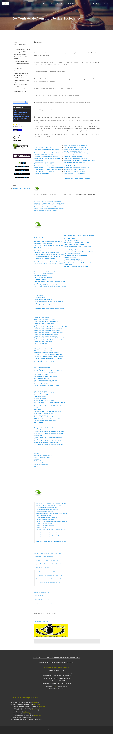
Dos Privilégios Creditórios (42, 367)
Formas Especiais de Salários (42, 394)
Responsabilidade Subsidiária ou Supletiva (46, 321)
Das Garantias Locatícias (41, 592)
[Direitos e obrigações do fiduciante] (65, 579)
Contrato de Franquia (40, 275)
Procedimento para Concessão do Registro (76, 242)
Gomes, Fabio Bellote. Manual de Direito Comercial (47, 201)
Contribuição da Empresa (41, 378)
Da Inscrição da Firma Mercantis (72, 156)
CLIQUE (23, 163)
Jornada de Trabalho (40, 398)
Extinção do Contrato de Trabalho (44, 428)
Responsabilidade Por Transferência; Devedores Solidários (51, 327)
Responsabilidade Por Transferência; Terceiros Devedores (51, 339)
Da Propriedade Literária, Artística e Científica (76, 178)
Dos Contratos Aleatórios (43, 515)
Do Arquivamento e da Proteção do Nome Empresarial (79, 160)
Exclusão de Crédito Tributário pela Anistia (46, 385)
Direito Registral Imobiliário (21, 63)
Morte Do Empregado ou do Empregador (46, 442)
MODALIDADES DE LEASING (43, 567)
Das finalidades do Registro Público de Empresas (77, 153)
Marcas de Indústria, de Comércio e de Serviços (77, 246)
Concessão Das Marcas (70, 248)
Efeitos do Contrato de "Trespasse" (44, 272)
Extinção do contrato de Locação (43, 603)
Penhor (36, 466)
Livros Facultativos (39, 297)
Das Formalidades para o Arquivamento (74, 162)
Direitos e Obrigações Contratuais (46, 507)
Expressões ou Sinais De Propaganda (74, 173)
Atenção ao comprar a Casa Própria (21, 188)
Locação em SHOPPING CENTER (43, 273)
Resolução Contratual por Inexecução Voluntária (50, 532)
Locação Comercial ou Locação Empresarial (75, 149)
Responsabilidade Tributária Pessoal (44, 319)
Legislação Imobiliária (19, 68)
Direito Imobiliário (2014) (56, 670)
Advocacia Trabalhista (22, 177)
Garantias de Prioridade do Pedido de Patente (47, 262)
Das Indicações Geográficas (72, 253)
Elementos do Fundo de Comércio (43, 154)
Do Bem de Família (39, 461)
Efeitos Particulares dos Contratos (46, 517)
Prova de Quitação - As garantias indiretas (46, 361)
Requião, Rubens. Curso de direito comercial (45, 210)
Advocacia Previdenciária (22, 174)
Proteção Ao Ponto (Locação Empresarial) (76, 266)
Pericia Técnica (38, 422)
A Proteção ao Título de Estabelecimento (46, 175)
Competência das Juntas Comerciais (73, 169)
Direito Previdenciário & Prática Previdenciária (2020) (56, 673)
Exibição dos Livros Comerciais (43, 306)
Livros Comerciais (39, 295)
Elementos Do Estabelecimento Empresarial (46, 151)
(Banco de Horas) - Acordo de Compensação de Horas (49, 402)
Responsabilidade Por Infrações (43, 341)
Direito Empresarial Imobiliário (22, 49)
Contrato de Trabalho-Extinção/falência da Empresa (49, 444)
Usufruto (36, 459)
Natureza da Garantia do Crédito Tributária (46, 352)
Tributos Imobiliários (19, 47)
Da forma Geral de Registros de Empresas (75, 158)
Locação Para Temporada (41, 599)
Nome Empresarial (39, 160)
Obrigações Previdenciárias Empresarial (45, 376)
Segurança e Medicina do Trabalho (44, 417)
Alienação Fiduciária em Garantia (43, 455)
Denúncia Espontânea (40, 343)
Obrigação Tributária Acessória (43, 350)
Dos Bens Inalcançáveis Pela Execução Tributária (48, 354)
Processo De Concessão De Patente (44, 249)
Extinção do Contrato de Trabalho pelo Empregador (49, 431)
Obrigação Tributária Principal (43, 349)
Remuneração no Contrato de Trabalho (45, 393)
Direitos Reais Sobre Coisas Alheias (47, 572)
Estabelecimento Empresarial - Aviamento (75, 145)
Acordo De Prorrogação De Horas (44, 400)
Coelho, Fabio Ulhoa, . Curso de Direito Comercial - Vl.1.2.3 (49, 203)
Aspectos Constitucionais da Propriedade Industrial (49, 241)
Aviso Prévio (37, 409)
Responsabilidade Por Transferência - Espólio (47, 330)
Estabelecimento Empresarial (42, 147)
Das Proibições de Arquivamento (72, 165)
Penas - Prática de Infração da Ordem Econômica (78, 262)
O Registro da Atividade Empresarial (44, 283)
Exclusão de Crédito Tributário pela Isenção (46, 383)
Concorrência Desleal (70, 257)
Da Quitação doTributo (41, 374)
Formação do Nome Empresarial (72, 151)
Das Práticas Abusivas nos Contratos (47, 509)
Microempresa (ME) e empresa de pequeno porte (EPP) (49, 281)
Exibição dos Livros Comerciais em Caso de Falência (49, 308)
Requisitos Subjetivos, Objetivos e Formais (48, 505)
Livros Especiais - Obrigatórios (43, 299)
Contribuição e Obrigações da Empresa (45, 380)
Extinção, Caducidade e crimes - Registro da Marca (78, 251)
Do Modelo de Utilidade (71, 238)
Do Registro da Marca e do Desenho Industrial (47, 256)
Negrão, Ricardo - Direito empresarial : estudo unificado (49, 208)
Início (15, 42)
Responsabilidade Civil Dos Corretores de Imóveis (51, 541)
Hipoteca (36, 453)
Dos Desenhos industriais (71, 240)
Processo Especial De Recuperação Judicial (46, 284)
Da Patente (37, 247)
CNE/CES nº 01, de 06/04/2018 (61, 686)
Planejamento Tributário (20, 66)
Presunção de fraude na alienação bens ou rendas (48, 358)
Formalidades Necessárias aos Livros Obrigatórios (48, 301)
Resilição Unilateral (41, 527)
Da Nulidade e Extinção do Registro (74, 244)
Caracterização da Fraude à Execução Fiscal (46, 360)
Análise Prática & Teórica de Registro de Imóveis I (21, 81)
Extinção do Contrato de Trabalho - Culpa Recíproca (49, 440)
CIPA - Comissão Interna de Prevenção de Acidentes (49, 418)
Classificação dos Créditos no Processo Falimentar (48, 371)
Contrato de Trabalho (40, 391)
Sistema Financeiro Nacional (21, 61)
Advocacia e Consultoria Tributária (20, 85)
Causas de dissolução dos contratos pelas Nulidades (51, 521)
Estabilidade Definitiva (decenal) (43, 413)
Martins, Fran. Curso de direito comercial (45, 206)
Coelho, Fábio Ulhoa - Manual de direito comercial (47, 205)
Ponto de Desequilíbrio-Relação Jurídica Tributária (48, 356)
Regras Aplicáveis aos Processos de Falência (46, 369)
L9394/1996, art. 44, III (50, 686)
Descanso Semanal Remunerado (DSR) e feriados (48, 405)
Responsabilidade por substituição (44, 323)
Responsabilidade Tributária (42, 317)
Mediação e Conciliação (20, 54)
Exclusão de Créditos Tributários (43, 382)
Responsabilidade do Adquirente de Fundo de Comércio (50, 338)
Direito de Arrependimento (44, 523)
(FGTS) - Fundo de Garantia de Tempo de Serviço (48, 411)
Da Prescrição (68, 264)
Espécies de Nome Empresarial (43, 164)
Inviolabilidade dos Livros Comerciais (45, 305)
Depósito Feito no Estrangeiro (42, 250)
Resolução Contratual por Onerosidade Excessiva (50, 536)
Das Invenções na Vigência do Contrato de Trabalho (49, 263)
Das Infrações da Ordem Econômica (74, 261)
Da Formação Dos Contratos (44, 511)
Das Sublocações (39, 595)
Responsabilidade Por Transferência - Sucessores (48, 328)
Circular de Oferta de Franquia (43, 277)
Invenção (36, 260)
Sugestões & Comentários (20, 88)
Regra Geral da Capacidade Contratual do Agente (51, 503)
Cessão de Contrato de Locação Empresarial (47, 158)
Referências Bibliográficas (21, 73)
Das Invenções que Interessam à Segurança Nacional (79, 235)
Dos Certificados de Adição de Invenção (75, 237)
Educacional (17, 71)
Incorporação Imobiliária (20, 52)
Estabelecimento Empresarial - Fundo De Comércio (48, 152)
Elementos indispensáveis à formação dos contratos (51, 513)
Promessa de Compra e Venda (42, 457)
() (26, 712)
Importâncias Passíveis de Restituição (45, 372)
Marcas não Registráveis (71, 250)
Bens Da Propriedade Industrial (43, 243)
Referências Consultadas (41, 621)
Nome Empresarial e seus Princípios (44, 162)
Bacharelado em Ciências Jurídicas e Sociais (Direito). (56, 662)
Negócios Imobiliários (20, 44)
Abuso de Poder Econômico (72, 259)
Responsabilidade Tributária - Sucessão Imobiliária (48, 332)
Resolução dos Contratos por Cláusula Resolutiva (50, 529)
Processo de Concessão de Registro (44, 258)
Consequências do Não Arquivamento (74, 164)
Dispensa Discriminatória (41, 429)
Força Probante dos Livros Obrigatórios (45, 303)
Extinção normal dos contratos (45, 519)
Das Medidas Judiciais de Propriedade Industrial (77, 255)
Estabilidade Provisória (41, 415)
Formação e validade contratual (43, 556)
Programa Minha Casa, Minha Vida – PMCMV (47, 564)
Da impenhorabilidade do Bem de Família (48, 582)
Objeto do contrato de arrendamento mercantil (48, 553)
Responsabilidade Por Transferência (44, 325)
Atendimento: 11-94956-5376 (56, 688)
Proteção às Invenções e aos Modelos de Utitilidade (49, 254)
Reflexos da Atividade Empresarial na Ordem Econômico (50, 286)
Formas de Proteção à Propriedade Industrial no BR (48, 245)
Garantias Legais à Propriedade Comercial (46, 156)
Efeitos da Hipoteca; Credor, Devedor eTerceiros (50, 579)
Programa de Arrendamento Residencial (46, 560)
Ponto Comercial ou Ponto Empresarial (75, 147)
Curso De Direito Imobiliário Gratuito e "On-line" (21, 76)
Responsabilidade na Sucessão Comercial (46, 334)
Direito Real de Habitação (41, 464)
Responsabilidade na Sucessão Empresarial (46, 336)
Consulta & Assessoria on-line (21, 91)
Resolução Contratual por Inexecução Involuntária (51, 534)
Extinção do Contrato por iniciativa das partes (47, 439)
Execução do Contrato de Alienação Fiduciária (49, 575)
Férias (36, 407)
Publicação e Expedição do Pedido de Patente (47, 252)
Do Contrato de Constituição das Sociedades (76, 154)
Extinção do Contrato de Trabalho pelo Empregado (48, 433)
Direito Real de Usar (39, 462)
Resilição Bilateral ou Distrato (45, 525)
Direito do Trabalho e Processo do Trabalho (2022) (56, 675)
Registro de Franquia (40, 279)
